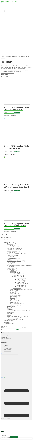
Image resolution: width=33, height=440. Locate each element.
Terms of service (11, 51)
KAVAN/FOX (14, 296)
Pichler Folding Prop (15, 300)
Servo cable (10, 306)
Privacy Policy (10, 54)
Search (5, 422)
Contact (6, 7)
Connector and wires (12, 249)
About (5, 346)
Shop (5, 15)
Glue (8, 259)
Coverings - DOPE (12, 251)
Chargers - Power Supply (13, 248)
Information (7, 48)
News (8, 18)
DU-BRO (9, 252)
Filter (17, 329)
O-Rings (12, 299)
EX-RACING (20, 281)
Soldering (9, 309)
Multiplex (12, 298)
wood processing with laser (14, 319)
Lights (8, 263)
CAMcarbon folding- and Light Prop (19, 289)
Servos (8, 308)
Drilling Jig (13, 290)
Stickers (9, 35)
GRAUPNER (13, 293)
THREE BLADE (17, 276)
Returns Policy (10, 52)
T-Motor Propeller (14, 305)
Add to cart (17, 113)
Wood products (11, 38)
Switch (9, 315)
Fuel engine (10, 256)
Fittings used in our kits (13, 255)
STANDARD (20, 286)
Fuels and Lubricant (12, 258)
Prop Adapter (13, 302)
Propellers (9, 37)
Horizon (6, 322)
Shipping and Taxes (12, 49)
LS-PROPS (20, 282)
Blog (5, 17)
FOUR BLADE (17, 275)
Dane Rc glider (11, 32)
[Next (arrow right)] (3, 431)
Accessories (8, 56)
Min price (3, 327)
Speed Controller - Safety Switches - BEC (17, 310)
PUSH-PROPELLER (22, 283)
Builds (8, 21)
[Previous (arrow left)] (1, 431)
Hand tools (10, 262)
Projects (9, 19)
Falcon (12, 292)
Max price (23, 327)
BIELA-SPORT (21, 278)
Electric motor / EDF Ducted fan (15, 34)
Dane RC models (8, 320)
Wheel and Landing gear (13, 318)
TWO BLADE (17, 288)
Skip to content (14, 1)
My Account (7, 8)
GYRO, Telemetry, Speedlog (14, 261)
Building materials (11, 246)
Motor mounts (10, 268)
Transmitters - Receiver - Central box (16, 316)
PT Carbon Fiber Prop (16, 303)
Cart (5, 427)
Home (5, 14)
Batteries (9, 245)
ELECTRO (20, 279)
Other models (7, 323)
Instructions (7, 22)
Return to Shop (14, 437)
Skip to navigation (5, 1)
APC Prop (13, 271)
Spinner (9, 312)
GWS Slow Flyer (14, 295)
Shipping (6, 5)
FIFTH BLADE (17, 273)
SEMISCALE (20, 285)
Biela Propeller (21, 56)
